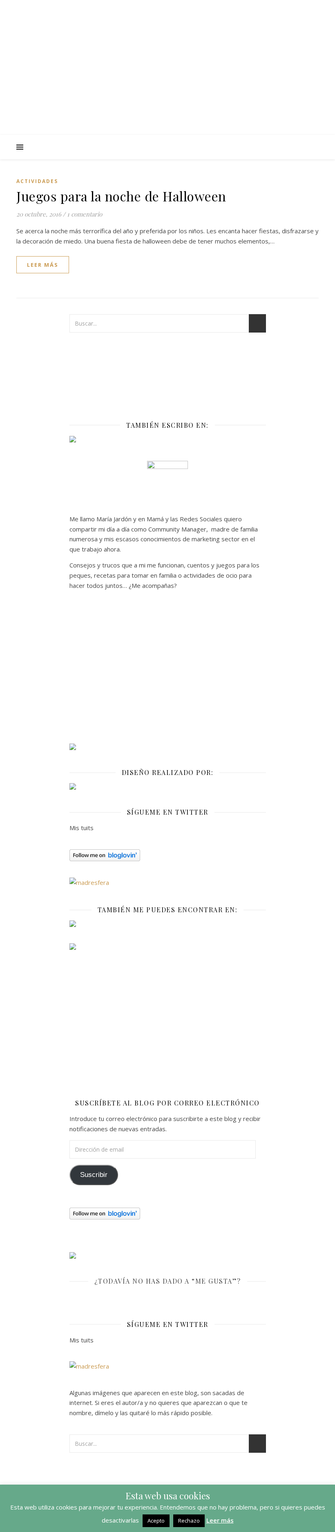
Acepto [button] (156, 1520)
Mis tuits (81, 828)
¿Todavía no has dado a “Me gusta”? (167, 1281)
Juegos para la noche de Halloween (121, 196)
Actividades (37, 181)
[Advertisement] (167, 670)
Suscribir (93, 1175)
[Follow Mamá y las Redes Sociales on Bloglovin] (167, 855)
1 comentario (84, 214)
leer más (42, 264)
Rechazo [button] (189, 1520)
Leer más (220, 1520)
